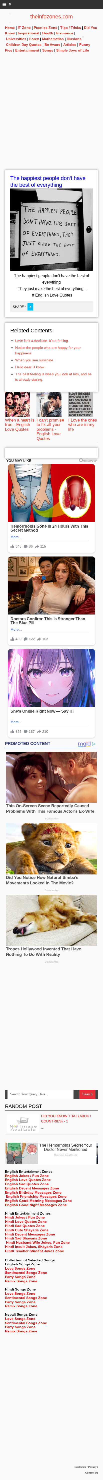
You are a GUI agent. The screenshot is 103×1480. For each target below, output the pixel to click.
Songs (47, 50)
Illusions (74, 39)
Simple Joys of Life (72, 50)
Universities (16, 39)
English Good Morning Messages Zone (38, 1201)
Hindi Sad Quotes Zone (25, 1226)
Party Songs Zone (20, 1277)
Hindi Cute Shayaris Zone (26, 1230)
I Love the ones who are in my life (82, 425)
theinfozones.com (51, 16)
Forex (34, 39)
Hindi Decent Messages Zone (30, 1234)
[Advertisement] (51, 118)
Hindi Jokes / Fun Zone (25, 1217)
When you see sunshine (34, 360)
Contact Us (91, 1472)
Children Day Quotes (24, 45)
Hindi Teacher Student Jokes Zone (34, 1251)
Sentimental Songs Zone (26, 1273)
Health (47, 33)
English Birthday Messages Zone (33, 1192)
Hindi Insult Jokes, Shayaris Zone (33, 1247)
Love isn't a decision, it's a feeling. (42, 341)
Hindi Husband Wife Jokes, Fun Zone (38, 1242)
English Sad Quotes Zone (27, 1184)
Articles (69, 45)
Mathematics (53, 39)
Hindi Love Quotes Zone (26, 1222)
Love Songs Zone (20, 1268)
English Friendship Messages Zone (36, 1196)
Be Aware (52, 45)
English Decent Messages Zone (32, 1188)
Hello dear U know (29, 367)
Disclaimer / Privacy (85, 1467)
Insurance (64, 33)
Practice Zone (45, 28)
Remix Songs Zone (21, 1281)
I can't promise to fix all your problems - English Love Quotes (50, 429)
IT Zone (24, 28)
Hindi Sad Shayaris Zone (26, 1238)
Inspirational (28, 33)
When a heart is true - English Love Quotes (19, 425)
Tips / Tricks (70, 28)
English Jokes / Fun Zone (27, 1176)
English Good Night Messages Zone (36, 1205)
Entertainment (27, 50)
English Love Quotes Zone (28, 1180)
